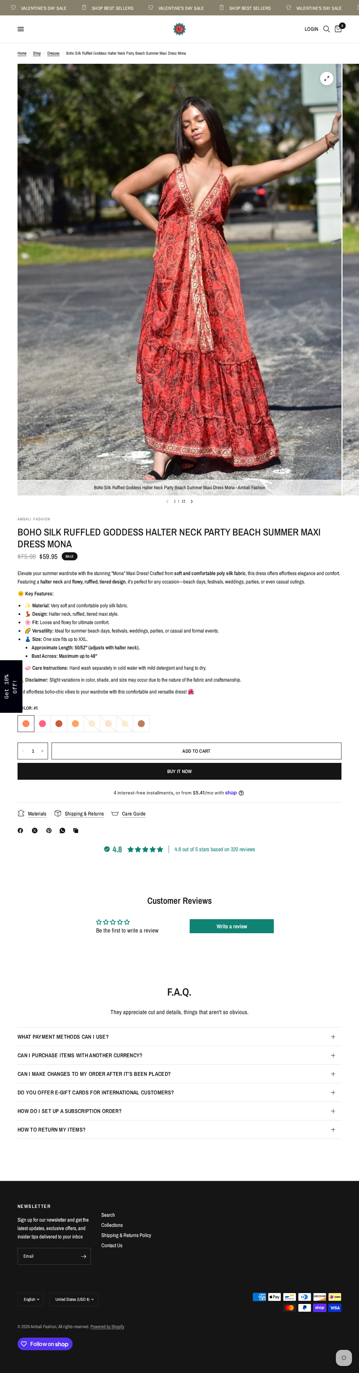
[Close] (270, 632)
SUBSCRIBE (229, 705)
